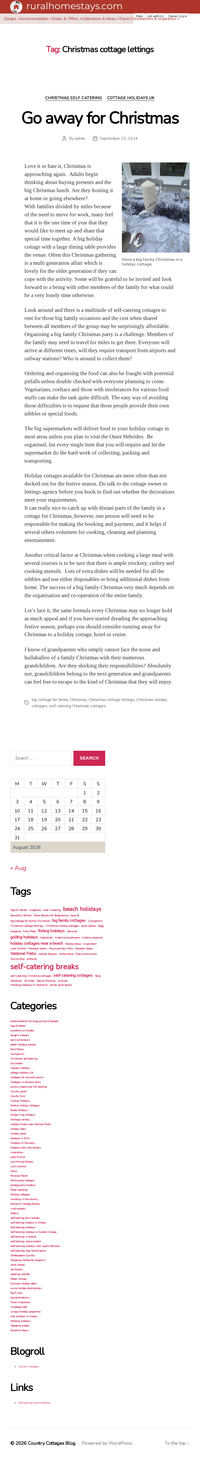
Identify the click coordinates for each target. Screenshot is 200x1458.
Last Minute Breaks (21, 1162)
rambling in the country (24, 1199)
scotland (32, 959)
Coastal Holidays (20, 1068)
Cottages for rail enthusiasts (26, 1077)
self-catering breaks (44, 966)
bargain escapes (19, 1035)
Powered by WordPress (107, 1443)
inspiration (90, 944)
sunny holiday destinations (26, 1288)
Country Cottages (28, 1366)
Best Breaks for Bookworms (51, 915)
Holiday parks (18, 1133)
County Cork (17, 1096)
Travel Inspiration (20, 1302)
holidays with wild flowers (25, 1148)
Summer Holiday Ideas (23, 1283)
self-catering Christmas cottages (77, 706)
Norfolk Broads (48, 954)
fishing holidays (51, 931)
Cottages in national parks (25, 1082)
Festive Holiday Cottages (24, 1105)
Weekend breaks (19, 1326)
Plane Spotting (19, 1190)
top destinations (19, 1297)
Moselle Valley (84, 948)
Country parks (18, 1091)
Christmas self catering (73, 98)
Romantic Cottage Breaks (25, 1204)
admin (80, 138)
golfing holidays (24, 937)
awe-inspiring (52, 910)
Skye (98, 976)
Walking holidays (20, 1321)
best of (75, 915)
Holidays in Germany (22, 1143)
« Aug (18, 868)
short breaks (17, 1265)
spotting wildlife (19, 1274)
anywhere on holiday (22, 1030)
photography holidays (22, 1185)
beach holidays (82, 909)
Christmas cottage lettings (112, 700)
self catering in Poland (23, 1237)
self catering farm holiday (25, 1218)
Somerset (16, 981)
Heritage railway (20, 1119)
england (15, 931)
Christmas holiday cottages (62, 926)
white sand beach (61, 985)
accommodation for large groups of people (34, 1021)
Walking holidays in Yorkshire (29, 985)
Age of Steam (18, 910)
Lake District (18, 948)
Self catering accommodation (34, 1403)
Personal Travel (19, 1176)
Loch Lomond (18, 1166)
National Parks (23, 953)
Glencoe (72, 931)
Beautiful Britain (21, 915)
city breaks (16, 1063)
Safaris (14, 1213)
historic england (92, 937)
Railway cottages (20, 1194)
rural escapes (18, 1208)
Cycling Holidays (20, 1101)
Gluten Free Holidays (22, 1115)
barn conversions (20, 1040)
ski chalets (16, 1269)
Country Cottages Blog (52, 1443)
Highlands (46, 937)
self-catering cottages (73, 975)
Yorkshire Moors (19, 1330)
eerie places (88, 926)
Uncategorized (18, 1307)
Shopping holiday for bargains (27, 1260)
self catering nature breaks (25, 1241)
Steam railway (18, 1279)
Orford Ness (66, 954)
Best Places (16, 1049)
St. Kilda (29, 981)
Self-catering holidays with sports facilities (35, 1246)
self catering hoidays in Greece (28, 1223)
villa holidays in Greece (23, 1316)
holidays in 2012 (20, 1138)
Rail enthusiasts (86, 954)
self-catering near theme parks (28, 1251)
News (13, 1171)
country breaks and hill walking (28, 1087)
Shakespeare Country (22, 1255)
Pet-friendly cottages (22, 1180)
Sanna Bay (17, 959)
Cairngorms (95, 921)
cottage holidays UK (131, 98)
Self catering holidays (22, 1227)
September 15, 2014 (119, 138)
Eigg (100, 926)
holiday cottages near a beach (36, 943)
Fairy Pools (29, 931)
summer (63, 981)
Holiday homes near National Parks (30, 1124)
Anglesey (35, 910)
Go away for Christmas (100, 117)
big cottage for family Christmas (59, 700)
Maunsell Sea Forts (61, 948)
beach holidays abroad (23, 1044)
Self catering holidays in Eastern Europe (33, 1232)
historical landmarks (67, 937)
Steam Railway (45, 981)
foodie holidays (19, 1110)
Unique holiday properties (25, 1312)
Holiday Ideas (73, 944)
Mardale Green (37, 948)
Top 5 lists (16, 1293)
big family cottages (69, 920)
